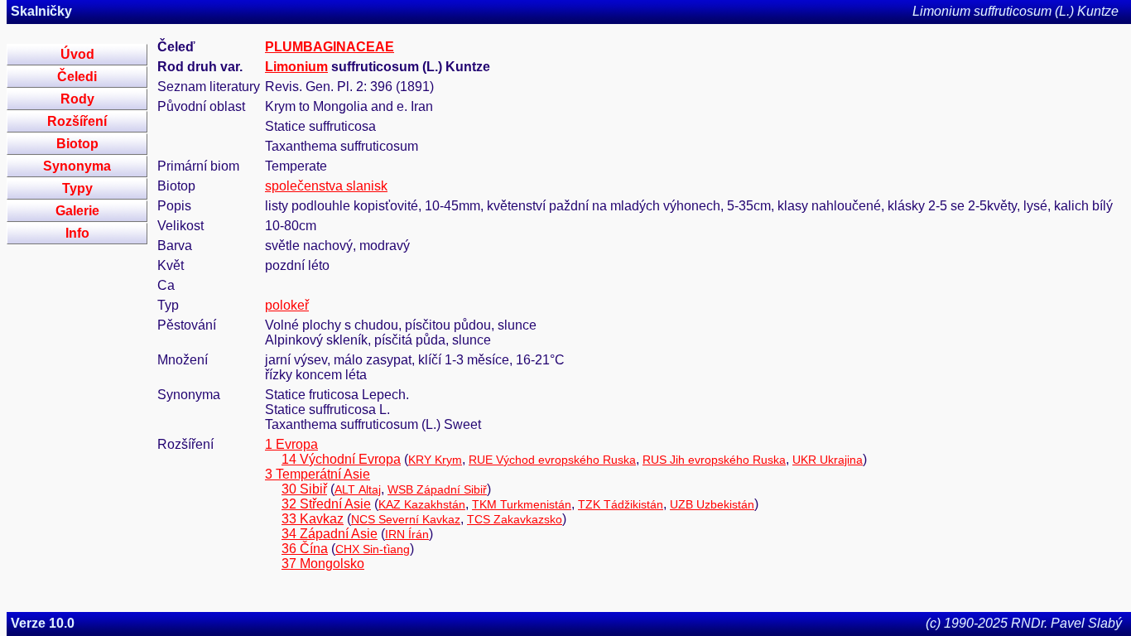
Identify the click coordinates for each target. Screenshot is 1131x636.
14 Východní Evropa (341, 459)
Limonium (296, 67)
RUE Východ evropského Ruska (552, 459)
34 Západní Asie (330, 534)
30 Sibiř (304, 489)
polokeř (287, 305)
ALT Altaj (357, 489)
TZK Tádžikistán (620, 504)
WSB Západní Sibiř (437, 489)
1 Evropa (291, 444)
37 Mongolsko (323, 563)
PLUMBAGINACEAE (329, 47)
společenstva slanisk (326, 186)
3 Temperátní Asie (317, 474)
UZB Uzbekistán (712, 504)
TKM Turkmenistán (521, 504)
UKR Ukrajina (827, 459)
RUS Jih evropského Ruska (714, 459)
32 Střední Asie (326, 504)
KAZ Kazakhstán (421, 504)
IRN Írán (407, 534)
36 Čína (305, 549)
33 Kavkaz (313, 519)
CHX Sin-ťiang (372, 549)
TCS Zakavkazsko (514, 519)
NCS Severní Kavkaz (405, 519)
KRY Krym (435, 459)
